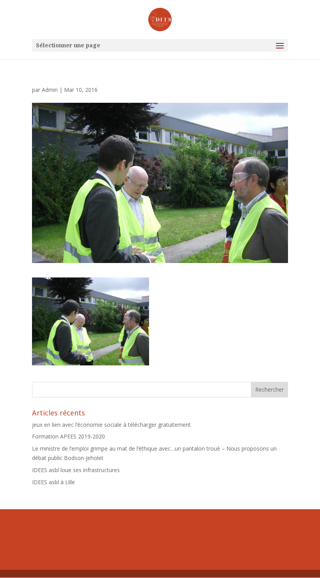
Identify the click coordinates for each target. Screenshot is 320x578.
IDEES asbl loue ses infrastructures (76, 470)
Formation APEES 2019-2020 (68, 436)
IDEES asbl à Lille (53, 482)
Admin (50, 89)
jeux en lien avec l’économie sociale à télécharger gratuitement (111, 424)
